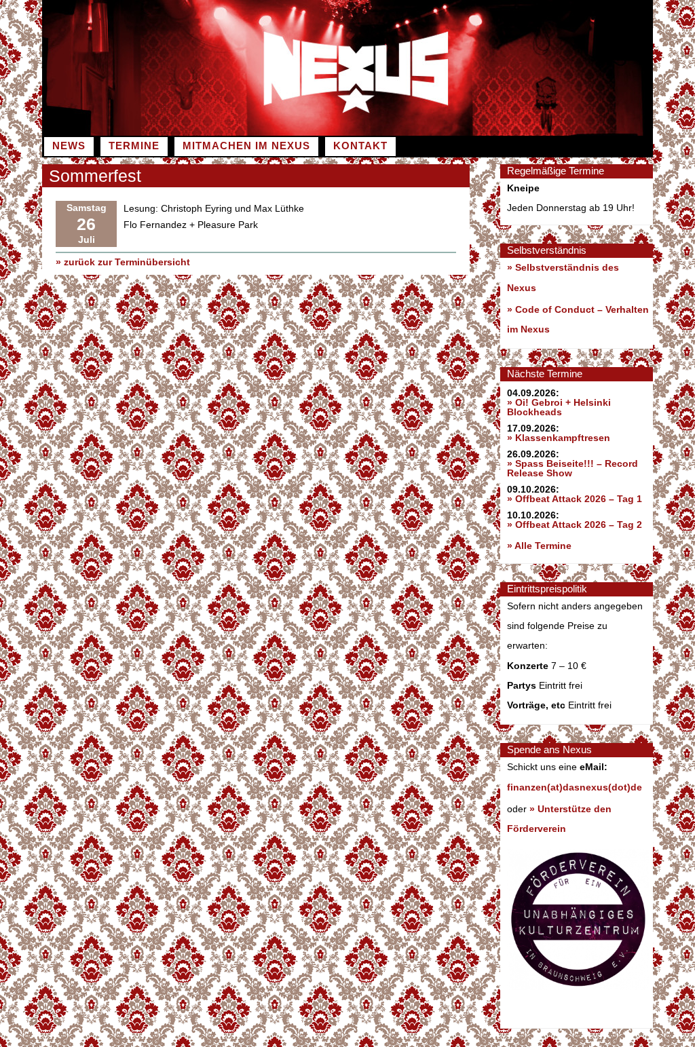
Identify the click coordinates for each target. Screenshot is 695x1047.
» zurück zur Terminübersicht (123, 261)
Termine (134, 145)
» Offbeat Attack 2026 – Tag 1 (574, 498)
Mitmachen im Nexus (246, 145)
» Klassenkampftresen (558, 437)
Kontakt (360, 145)
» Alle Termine (539, 545)
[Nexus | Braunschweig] (500, 132)
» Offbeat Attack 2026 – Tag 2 (574, 524)
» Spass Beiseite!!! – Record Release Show (572, 468)
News (69, 145)
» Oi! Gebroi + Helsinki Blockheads (559, 407)
